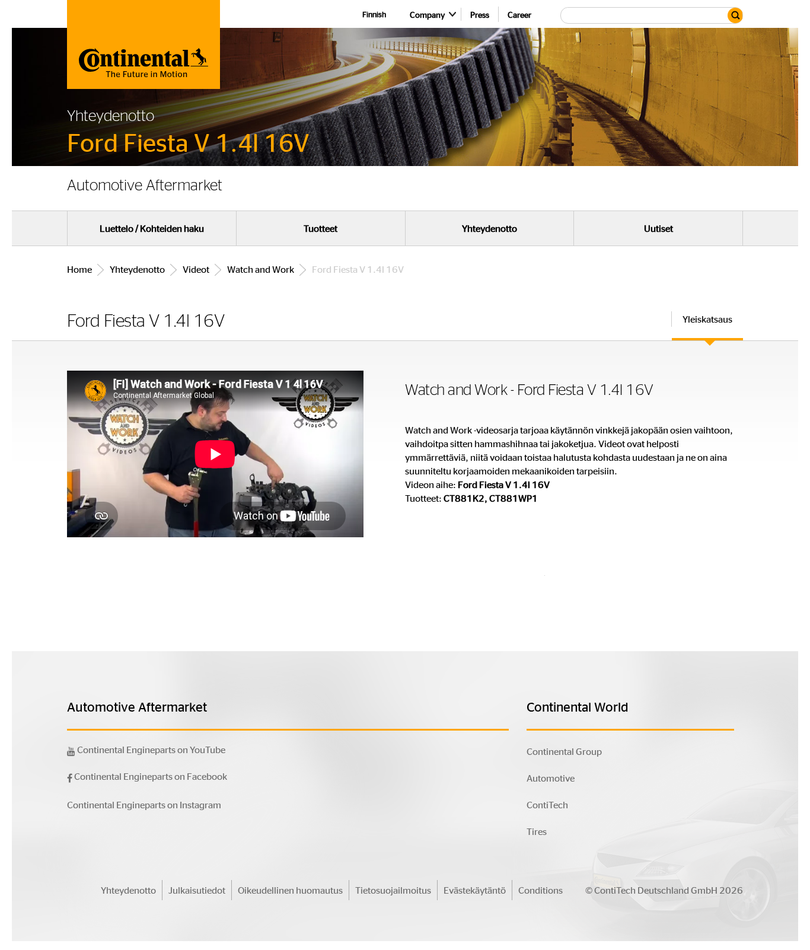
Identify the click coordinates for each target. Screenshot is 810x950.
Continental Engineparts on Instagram (144, 804)
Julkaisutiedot (196, 890)
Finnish (374, 14)
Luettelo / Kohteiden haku (152, 228)
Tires (537, 831)
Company (427, 14)
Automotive (551, 778)
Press (479, 14)
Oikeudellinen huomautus (290, 890)
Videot (196, 269)
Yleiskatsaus (707, 319)
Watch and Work (260, 269)
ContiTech (547, 804)
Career (519, 14)
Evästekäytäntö (475, 890)
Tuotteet (320, 228)
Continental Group (564, 751)
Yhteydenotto (489, 228)
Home (79, 269)
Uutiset (658, 228)
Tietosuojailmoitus (393, 890)
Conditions (540, 890)
